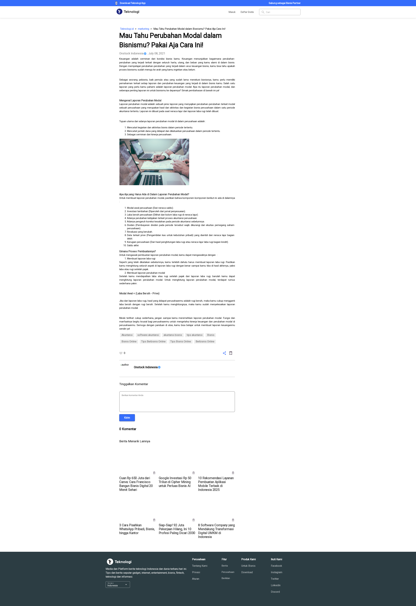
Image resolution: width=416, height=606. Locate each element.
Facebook (276, 565)
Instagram (276, 572)
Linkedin (275, 585)
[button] (127, 417)
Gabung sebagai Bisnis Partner (285, 3)
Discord (275, 591)
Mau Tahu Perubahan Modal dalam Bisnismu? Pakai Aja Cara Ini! (189, 28)
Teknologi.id (127, 28)
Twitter (275, 578)
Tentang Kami (199, 565)
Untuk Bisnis (248, 565)
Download (247, 572)
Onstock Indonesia (131, 53)
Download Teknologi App (133, 3)
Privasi (196, 572)
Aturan (195, 578)
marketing (143, 28)
